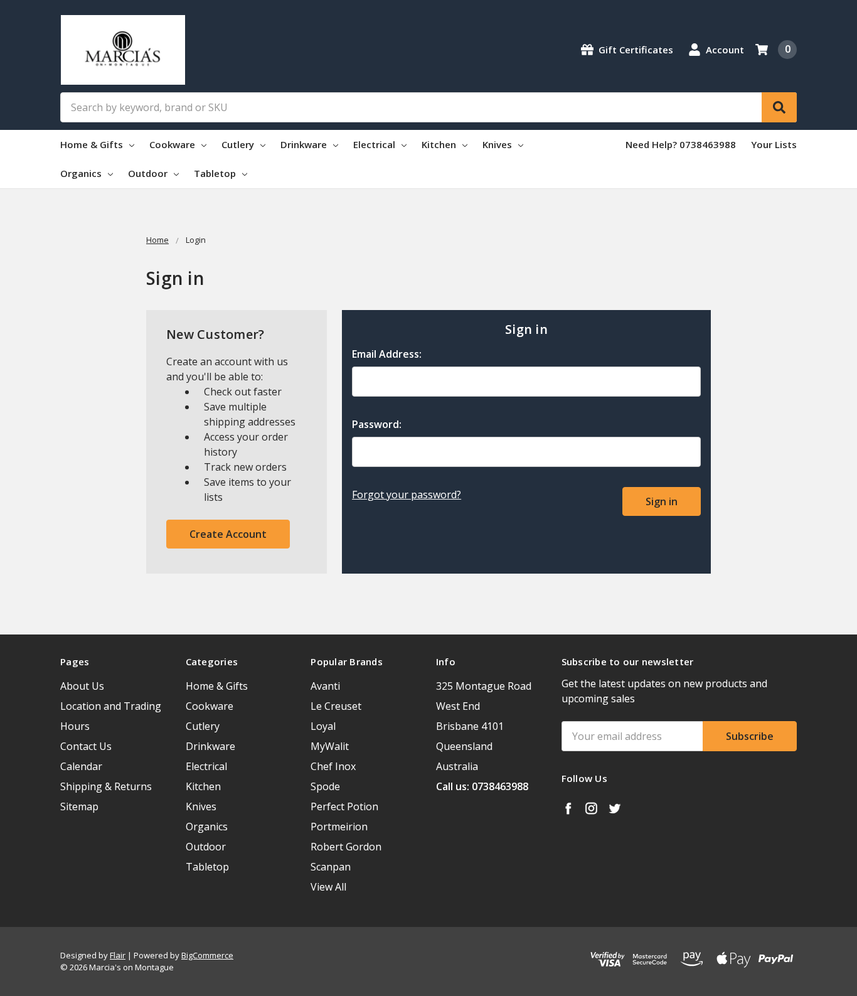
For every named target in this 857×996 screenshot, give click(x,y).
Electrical (375, 144)
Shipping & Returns (106, 786)
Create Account (228, 534)
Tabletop (216, 173)
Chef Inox (333, 766)
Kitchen (440, 144)
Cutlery (239, 144)
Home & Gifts (92, 144)
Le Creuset (336, 706)
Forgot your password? (406, 494)
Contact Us (86, 746)
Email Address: (387, 354)
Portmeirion (339, 826)
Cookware (173, 144)
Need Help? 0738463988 (680, 144)
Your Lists (774, 144)
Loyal (323, 726)
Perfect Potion (344, 806)
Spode (325, 786)
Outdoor (149, 173)
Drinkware (304, 144)
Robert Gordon (346, 847)
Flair (117, 955)
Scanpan (331, 867)
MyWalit (330, 746)
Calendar (81, 766)
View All (328, 887)
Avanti (325, 686)
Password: (377, 424)
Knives (498, 144)
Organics (82, 173)
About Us (82, 686)
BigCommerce (207, 955)
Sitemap (79, 806)
